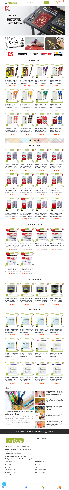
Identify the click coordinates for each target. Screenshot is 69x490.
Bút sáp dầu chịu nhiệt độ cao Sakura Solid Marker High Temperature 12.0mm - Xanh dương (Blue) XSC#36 (56, 379)
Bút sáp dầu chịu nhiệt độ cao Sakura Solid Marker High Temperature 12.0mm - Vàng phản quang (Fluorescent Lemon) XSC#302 (11, 379)
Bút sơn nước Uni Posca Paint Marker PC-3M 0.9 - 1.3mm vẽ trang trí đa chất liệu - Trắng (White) (42, 245)
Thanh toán (38, 465)
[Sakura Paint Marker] (34, 20)
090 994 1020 (24, 456)
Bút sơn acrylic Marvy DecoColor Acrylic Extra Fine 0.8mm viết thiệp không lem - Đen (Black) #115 (56, 300)
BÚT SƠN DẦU (34, 145)
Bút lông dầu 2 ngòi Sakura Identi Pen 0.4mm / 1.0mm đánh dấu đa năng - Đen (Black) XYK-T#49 (26, 130)
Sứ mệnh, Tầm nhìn (10, 472)
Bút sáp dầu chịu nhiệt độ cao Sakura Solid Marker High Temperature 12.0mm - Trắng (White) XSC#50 (26, 379)
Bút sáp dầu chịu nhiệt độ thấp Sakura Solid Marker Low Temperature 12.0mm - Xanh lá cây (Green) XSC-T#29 (56, 330)
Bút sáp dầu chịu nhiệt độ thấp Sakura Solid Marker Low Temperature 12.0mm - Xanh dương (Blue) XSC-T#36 (42, 330)
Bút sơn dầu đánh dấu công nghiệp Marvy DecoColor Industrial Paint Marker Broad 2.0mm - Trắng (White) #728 (41, 166)
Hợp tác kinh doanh (10, 469)
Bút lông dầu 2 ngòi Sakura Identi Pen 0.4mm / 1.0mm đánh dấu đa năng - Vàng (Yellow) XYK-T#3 (26, 106)
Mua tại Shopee (9, 474)
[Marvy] (58, 54)
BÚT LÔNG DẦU (34, 61)
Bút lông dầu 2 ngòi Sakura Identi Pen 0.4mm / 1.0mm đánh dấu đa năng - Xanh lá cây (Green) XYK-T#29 (41, 106)
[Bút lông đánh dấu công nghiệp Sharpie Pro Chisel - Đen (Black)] (12, 71)
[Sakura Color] (10, 54)
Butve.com (47, 484)
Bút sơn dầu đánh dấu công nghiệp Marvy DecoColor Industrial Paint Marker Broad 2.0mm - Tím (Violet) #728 (11, 190)
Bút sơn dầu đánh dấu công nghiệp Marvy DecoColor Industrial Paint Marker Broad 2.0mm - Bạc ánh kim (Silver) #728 (11, 166)
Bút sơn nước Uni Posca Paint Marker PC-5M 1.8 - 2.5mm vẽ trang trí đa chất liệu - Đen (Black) (27, 245)
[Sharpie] (34, 54)
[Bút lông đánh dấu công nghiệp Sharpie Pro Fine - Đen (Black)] (27, 71)
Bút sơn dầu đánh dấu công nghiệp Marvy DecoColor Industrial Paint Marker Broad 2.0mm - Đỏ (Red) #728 (41, 214)
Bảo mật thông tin (40, 472)
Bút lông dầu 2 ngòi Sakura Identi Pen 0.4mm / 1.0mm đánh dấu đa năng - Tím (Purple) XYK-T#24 (41, 81)
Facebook (21, 431)
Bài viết (8, 388)
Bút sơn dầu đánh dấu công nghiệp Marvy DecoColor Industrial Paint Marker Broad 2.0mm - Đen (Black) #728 (56, 214)
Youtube (39, 431)
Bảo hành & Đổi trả (40, 469)
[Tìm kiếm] (46, 2)
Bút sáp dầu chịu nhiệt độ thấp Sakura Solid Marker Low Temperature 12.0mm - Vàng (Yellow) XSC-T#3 (26, 355)
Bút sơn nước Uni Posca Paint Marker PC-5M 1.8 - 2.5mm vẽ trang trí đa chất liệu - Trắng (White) (12, 245)
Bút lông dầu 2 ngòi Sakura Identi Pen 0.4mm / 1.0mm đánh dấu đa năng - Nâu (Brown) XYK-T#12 (56, 81)
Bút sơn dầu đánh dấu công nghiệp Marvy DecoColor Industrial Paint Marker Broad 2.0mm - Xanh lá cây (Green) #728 (11, 214)
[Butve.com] (13, 3)
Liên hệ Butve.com (10, 477)
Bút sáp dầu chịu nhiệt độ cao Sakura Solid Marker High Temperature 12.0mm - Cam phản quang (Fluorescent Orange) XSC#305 (56, 355)
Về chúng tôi (8, 467)
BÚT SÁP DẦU (34, 310)
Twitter (30, 431)
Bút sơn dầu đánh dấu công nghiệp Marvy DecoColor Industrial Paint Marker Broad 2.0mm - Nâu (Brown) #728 (41, 190)
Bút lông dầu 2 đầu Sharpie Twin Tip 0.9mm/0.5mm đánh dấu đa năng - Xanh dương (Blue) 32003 (57, 130)
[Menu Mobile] (6, 3)
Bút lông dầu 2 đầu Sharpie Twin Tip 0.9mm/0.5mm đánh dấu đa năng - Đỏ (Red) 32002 (42, 130)
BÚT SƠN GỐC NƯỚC (35, 224)
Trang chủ (8, 465)
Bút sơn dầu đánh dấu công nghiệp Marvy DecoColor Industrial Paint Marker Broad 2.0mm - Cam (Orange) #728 (26, 190)
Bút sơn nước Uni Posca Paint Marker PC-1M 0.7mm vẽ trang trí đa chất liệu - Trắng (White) (27, 269)
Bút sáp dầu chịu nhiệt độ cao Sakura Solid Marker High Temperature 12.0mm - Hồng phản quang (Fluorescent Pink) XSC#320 (41, 355)
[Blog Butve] (34, 140)
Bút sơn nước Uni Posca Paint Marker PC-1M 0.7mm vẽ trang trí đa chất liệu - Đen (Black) (12, 269)
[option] (34, 20)
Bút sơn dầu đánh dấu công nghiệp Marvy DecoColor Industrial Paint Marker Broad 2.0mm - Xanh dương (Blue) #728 (26, 214)
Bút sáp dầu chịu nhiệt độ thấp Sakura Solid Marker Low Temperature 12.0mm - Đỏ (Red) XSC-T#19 (11, 355)
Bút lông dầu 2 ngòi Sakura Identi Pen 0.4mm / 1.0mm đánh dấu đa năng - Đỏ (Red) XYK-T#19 (11, 130)
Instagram (50, 431)
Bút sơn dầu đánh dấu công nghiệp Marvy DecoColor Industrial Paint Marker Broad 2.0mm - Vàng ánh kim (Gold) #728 (26, 166)
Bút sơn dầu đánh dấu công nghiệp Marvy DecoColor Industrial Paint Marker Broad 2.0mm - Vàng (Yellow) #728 (56, 190)
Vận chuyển (38, 467)
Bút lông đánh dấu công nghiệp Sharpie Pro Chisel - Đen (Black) (12, 81)
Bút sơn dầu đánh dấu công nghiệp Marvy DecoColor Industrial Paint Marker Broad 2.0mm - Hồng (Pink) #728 (56, 166)
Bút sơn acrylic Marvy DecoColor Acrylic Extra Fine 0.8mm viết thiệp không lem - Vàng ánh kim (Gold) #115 (26, 300)
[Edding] (46, 54)
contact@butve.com (15, 453)
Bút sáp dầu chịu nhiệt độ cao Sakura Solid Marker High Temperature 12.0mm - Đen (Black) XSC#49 (41, 379)
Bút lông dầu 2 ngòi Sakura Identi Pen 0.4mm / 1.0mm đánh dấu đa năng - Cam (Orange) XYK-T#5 (11, 106)
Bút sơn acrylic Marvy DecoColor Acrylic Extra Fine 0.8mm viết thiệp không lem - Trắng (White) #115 (41, 300)
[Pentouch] (22, 54)
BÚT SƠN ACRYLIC (35, 279)
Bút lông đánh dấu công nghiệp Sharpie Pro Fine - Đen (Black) (26, 81)
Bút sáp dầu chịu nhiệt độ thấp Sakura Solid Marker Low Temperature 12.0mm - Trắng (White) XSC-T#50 (12, 330)
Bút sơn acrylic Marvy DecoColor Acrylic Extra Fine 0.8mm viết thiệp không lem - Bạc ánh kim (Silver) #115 (12, 300)
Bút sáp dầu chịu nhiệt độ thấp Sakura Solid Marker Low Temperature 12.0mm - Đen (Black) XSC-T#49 (26, 330)
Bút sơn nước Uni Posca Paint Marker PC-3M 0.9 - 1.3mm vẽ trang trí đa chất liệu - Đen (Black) (57, 245)
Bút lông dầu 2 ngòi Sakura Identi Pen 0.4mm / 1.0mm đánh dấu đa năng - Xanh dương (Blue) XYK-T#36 (56, 106)
